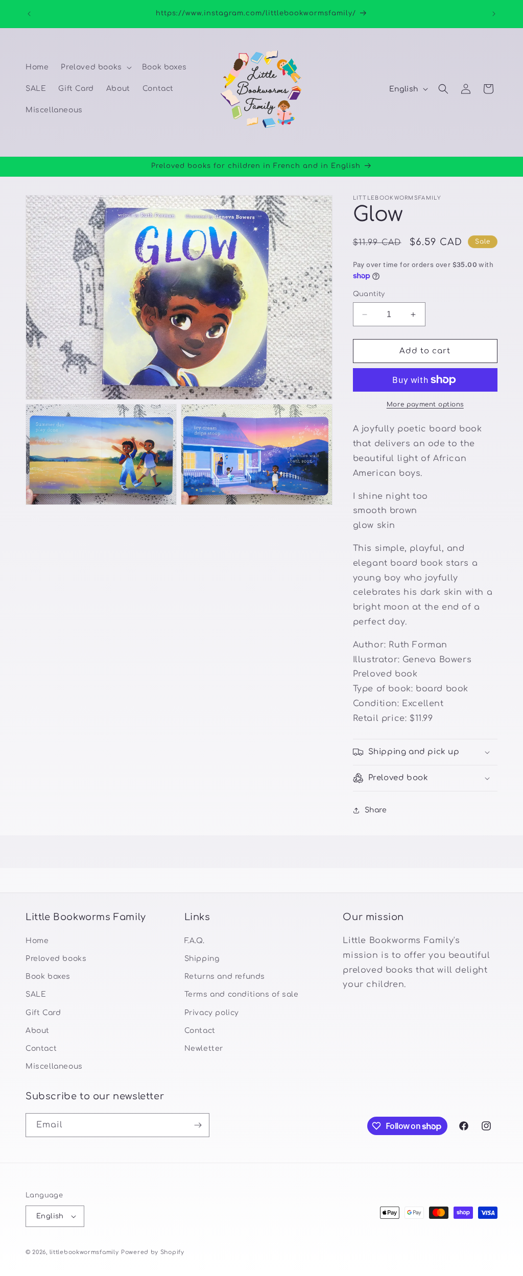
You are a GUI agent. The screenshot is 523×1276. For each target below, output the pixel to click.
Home (37, 941)
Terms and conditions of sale (241, 994)
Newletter (203, 1048)
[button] (95, 67)
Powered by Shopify (152, 1252)
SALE (36, 994)
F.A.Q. (194, 941)
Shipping (202, 958)
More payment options (425, 404)
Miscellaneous (54, 1066)
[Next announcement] (494, 13)
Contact (41, 1048)
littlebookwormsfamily (84, 1252)
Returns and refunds (224, 976)
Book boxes (48, 976)
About (38, 1030)
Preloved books (56, 958)
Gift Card (43, 1013)
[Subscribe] (197, 1125)
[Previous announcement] (29, 13)
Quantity (369, 294)
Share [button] (376, 810)
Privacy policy (211, 1013)
